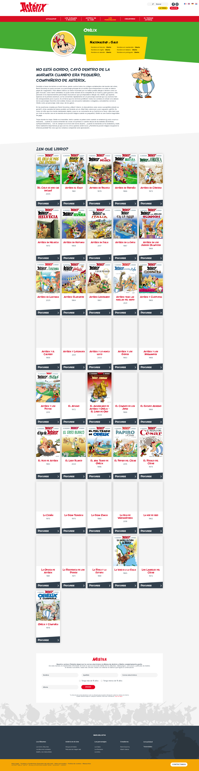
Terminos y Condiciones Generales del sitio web (36, 763)
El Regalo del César (150, 462)
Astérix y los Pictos (48, 407)
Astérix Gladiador (74, 296)
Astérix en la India (125, 242)
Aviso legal (15, 763)
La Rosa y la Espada (99, 571)
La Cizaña (48, 515)
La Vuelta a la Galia (125, 569)
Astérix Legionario (99, 296)
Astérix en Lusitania (48, 296)
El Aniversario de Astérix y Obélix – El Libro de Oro (99, 409)
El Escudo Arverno (150, 406)
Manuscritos (87, 763)
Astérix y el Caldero (48, 353)
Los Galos (98, 747)
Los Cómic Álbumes (42, 747)
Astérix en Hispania (73, 242)
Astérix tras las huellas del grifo (125, 298)
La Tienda (162, 8)
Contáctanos (179, 764)
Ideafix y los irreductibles (44, 752)
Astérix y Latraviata (74, 351)
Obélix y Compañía (48, 624)
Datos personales (61, 763)
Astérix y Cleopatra (151, 296)
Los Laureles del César (151, 571)
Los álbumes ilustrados (43, 749)
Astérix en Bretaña (125, 187)
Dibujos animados (71, 747)
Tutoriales (147, 747)
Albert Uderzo (124, 749)
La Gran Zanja (99, 515)
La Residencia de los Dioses (74, 571)
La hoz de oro (151, 515)
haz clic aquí (118, 696)
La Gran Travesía (73, 515)
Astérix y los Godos (125, 353)
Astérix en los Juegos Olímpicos (151, 243)
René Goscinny (125, 747)
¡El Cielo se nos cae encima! (48, 189)
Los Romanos (99, 749)
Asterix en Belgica (99, 187)
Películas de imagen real (73, 749)
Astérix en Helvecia (48, 242)
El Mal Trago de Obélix (99, 462)
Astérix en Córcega (150, 187)
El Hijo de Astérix (48, 460)
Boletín (174, 8)
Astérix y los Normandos (150, 353)
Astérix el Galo (74, 187)
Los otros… (98, 752)
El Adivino (73, 406)
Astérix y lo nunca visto (99, 353)
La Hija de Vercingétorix (125, 516)
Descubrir (43, 203)
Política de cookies (74, 763)
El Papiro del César (125, 460)
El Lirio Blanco (73, 460)
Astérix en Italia (99, 242)
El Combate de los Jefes (125, 407)
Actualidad (148, 742)
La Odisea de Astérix (48, 571)
